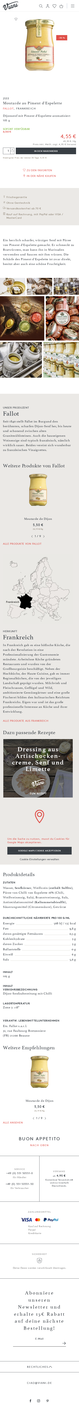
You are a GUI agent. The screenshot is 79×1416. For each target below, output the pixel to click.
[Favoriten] (54, 5)
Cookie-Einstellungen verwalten (39, 859)
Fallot (8, 108)
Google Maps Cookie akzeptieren (39, 850)
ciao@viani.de (39, 1382)
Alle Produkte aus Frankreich (26, 720)
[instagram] (38, 1401)
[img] (10, 5)
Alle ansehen (13, 1122)
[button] (47, 6)
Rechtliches (37, 1366)
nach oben (39, 1145)
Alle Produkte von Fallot (22, 543)
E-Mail (39, 1338)
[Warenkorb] (61, 6)
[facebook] (30, 1401)
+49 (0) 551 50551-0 (19, 1173)
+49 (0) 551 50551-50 (20, 1183)
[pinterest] (47, 1401)
